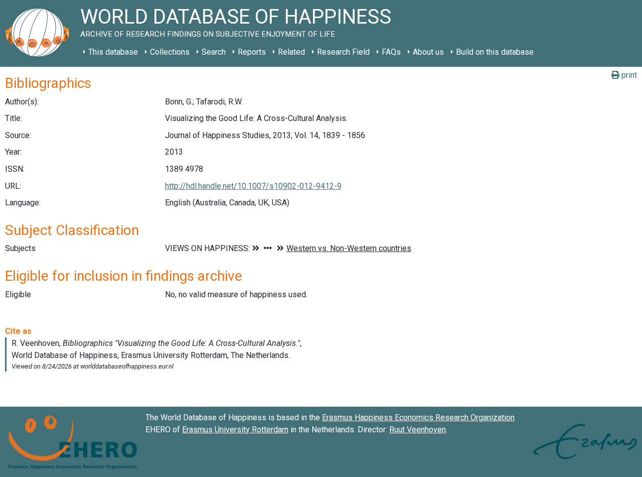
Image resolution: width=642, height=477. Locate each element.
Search (214, 52)
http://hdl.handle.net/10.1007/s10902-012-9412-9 (253, 186)
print (628, 75)
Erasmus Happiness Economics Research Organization (418, 417)
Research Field (343, 52)
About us (428, 52)
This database (113, 52)
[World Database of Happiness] (40, 33)
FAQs (391, 52)
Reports (252, 52)
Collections (170, 52)
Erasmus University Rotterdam (235, 429)
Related (291, 52)
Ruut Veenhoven (417, 429)
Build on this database (495, 52)
